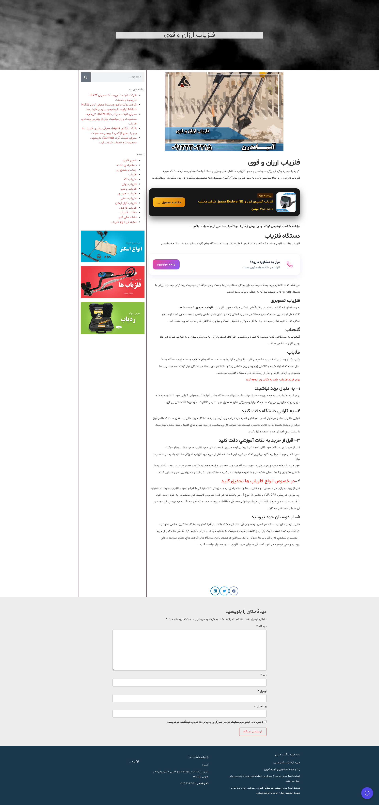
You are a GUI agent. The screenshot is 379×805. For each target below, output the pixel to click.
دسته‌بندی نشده (126, 165)
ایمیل (262, 691)
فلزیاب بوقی (129, 184)
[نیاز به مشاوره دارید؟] (224, 264)
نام (263, 675)
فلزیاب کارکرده (128, 208)
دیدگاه (261, 626)
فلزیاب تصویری (127, 194)
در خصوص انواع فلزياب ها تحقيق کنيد (258, 481)
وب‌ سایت (260, 706)
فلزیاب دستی (129, 198)
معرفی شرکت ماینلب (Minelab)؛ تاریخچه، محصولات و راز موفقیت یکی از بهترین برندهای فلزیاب (109, 119)
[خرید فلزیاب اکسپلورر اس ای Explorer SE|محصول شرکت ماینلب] (224, 202)
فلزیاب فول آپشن (126, 203)
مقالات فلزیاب (128, 213)
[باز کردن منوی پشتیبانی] (367, 793)
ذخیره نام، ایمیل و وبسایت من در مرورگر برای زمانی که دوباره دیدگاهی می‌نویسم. (215, 722)
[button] (233, 591)
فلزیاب (132, 175)
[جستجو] (86, 77)
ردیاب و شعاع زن (126, 170)
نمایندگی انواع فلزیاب (124, 222)
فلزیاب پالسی (128, 189)
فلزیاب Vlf (130, 179)
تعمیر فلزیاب (129, 160)
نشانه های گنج (128, 217)
